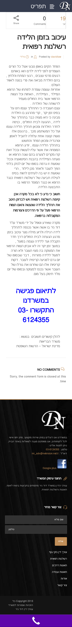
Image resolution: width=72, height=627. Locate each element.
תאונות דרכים (59, 565)
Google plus (49, 468)
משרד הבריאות (49, 342)
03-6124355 (52, 449)
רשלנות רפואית (41, 200)
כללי (22, 56)
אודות (64, 578)
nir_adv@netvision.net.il (45, 453)
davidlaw (56, 56)
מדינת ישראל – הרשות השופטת (38, 346)
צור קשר (62, 585)
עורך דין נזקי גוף (58, 552)
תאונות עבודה (59, 572)
